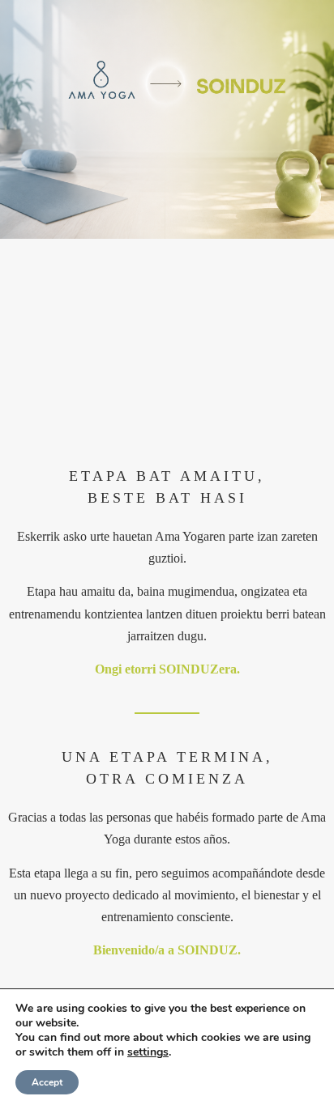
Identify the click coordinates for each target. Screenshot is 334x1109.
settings (148, 1052)
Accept (47, 1082)
